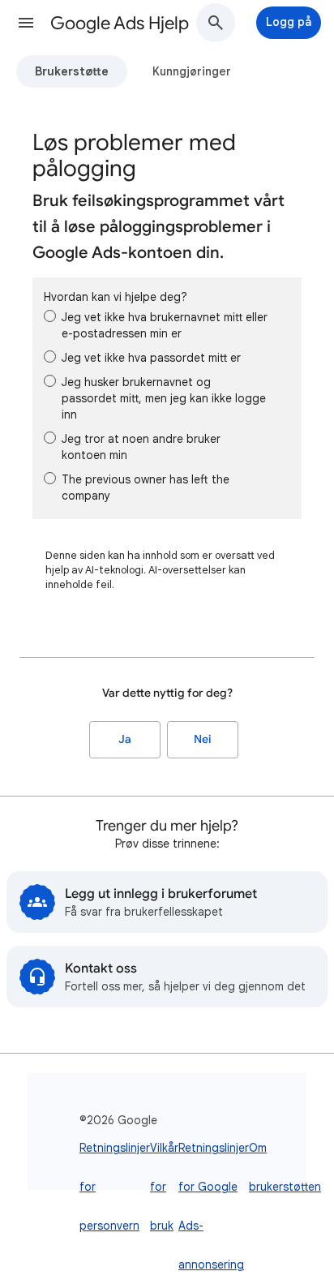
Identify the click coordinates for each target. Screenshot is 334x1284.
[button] (25, 22)
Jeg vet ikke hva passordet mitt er (151, 357)
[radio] (50, 316)
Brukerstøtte (72, 71)
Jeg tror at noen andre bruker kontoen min (141, 447)
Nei (203, 739)
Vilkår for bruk (164, 1186)
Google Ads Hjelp (119, 23)
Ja (124, 739)
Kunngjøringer (191, 71)
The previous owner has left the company (145, 487)
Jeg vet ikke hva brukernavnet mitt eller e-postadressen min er (165, 325)
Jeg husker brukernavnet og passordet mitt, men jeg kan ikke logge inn (164, 398)
